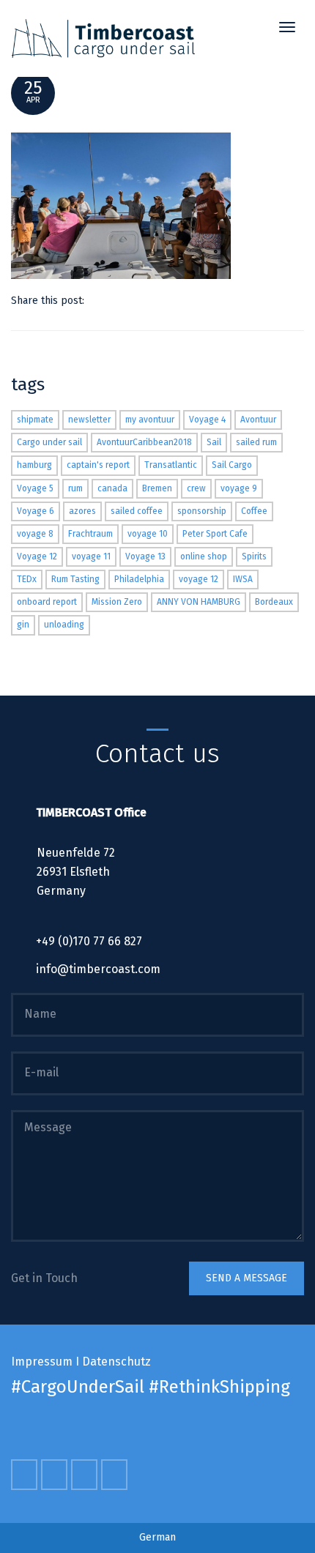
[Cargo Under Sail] (103, 38)
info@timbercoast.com (98, 969)
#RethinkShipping (219, 1387)
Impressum (42, 1361)
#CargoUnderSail (77, 1387)
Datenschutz (116, 1361)
